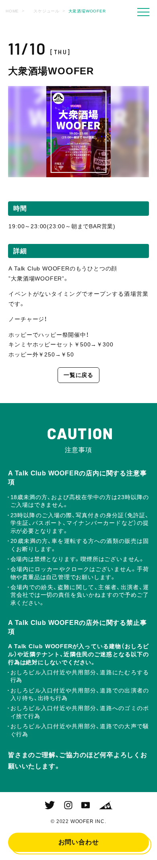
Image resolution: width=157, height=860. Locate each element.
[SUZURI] (105, 805)
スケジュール (46, 11)
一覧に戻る (78, 375)
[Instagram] (68, 805)
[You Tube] (85, 805)
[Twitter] (50, 805)
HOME (12, 11)
